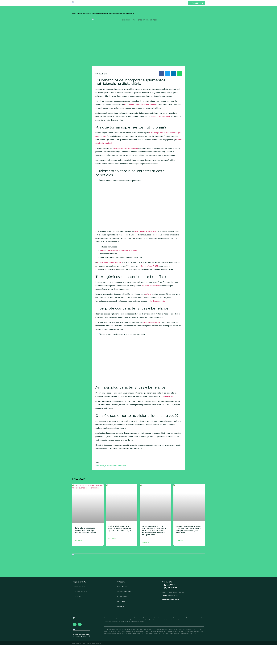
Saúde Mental (121, 601)
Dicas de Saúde (122, 596)
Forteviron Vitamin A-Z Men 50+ (109, 262)
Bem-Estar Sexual (123, 587)
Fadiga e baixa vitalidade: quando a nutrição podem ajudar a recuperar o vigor (119, 528)
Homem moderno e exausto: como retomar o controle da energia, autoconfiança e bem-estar (188, 529)
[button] (161, 73)
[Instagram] (80, 624)
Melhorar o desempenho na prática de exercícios (118, 250)
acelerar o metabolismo (151, 286)
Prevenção (120, 606)
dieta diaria (99, 466)
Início (73, 13)
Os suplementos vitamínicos (145, 231)
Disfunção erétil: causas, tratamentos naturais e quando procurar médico (85, 530)
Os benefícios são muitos (160, 117)
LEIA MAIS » (78, 540)
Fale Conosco (77, 596)
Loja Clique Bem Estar (80, 591)
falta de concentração (157, 301)
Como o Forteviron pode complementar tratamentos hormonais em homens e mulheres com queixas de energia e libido (154, 530)
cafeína (148, 294)
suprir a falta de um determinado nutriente (140, 104)
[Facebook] (74, 624)
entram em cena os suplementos (125, 148)
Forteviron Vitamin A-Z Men (149, 266)
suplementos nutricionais (115, 466)
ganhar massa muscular (151, 322)
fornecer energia (166, 396)
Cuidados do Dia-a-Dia (83, 13)
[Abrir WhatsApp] (271, 639)
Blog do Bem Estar (79, 587)
